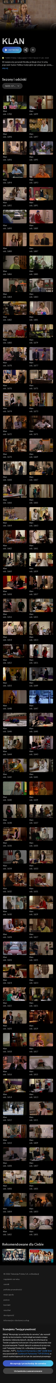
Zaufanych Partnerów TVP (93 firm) (33, 1353)
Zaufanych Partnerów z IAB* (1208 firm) (34, 1351)
